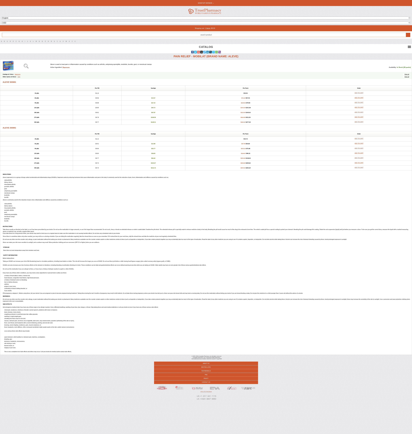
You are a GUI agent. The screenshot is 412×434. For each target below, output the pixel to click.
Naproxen (66, 67)
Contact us (206, 382)
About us (206, 363)
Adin (19, 77)
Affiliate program (206, 391)
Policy (206, 378)
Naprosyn (17, 74)
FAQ (206, 374)
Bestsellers (206, 367)
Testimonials (206, 371)
